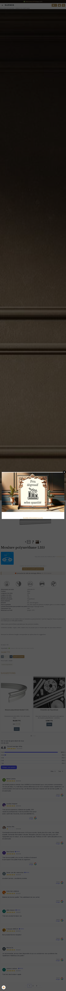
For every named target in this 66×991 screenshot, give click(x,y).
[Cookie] (4, 987)
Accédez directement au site (33, 518)
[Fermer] (64, 472)
